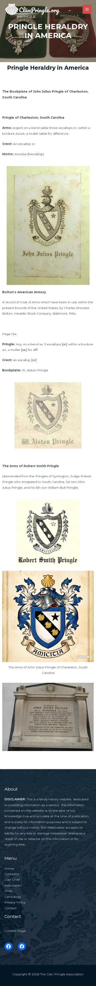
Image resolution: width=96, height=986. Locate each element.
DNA (8, 891)
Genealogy (12, 897)
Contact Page (15, 931)
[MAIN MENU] (87, 9)
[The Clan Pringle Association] (32, 9)
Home (9, 868)
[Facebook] (8, 946)
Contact (10, 908)
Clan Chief (12, 879)
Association (13, 885)
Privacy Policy (14, 902)
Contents (11, 874)
